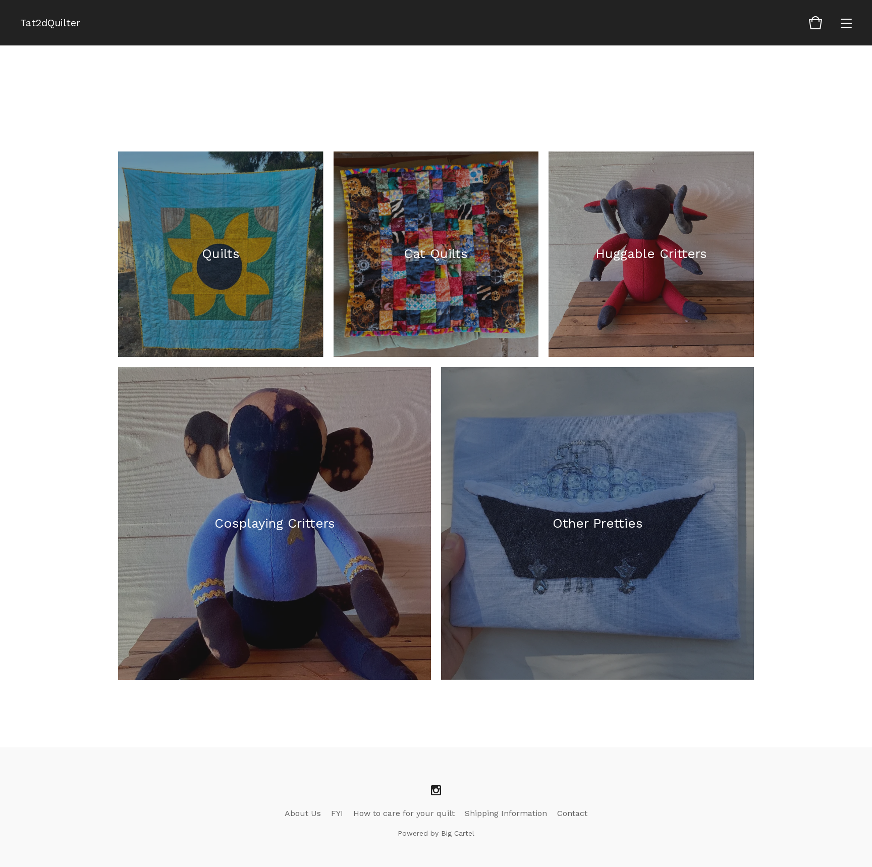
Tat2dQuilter (50, 23)
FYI (337, 813)
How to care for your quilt (404, 813)
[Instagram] (436, 791)
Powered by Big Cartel (436, 833)
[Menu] (846, 23)
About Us (303, 813)
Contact (572, 813)
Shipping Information (506, 813)
